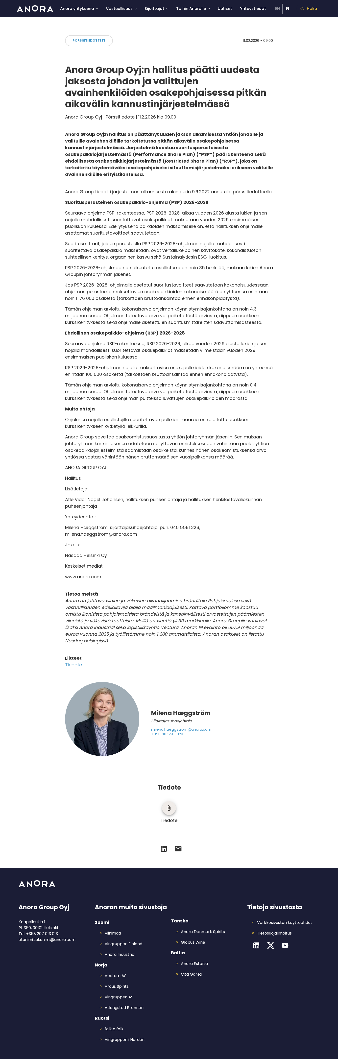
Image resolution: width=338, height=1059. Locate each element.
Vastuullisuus (119, 8)
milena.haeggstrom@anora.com (181, 729)
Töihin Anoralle (191, 8)
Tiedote (73, 665)
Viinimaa (113, 933)
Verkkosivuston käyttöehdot (284, 922)
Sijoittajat (154, 8)
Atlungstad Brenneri (124, 1008)
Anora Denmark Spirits (203, 932)
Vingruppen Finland (123, 944)
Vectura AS (115, 976)
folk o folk (114, 1029)
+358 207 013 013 (42, 934)
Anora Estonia (194, 963)
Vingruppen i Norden (125, 1039)
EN (277, 8)
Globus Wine (193, 942)
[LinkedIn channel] (256, 945)
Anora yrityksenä (77, 8)
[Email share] (178, 848)
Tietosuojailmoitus (274, 933)
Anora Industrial (120, 954)
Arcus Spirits (117, 986)
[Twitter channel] (271, 945)
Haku (312, 8)
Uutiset (225, 8)
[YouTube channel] (285, 945)
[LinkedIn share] (164, 848)
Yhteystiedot (253, 8)
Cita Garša (191, 974)
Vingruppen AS (119, 997)
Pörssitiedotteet (88, 40)
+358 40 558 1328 (167, 734)
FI (287, 8)
